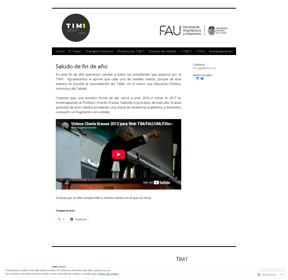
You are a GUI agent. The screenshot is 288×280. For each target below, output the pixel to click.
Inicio (60, 51)
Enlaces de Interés (162, 51)
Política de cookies (108, 273)
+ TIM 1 (186, 51)
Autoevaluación (221, 51)
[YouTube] (202, 78)
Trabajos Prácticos (99, 51)
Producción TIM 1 (131, 51)
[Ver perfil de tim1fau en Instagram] (197, 78)
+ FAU (200, 51)
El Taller (75, 51)
